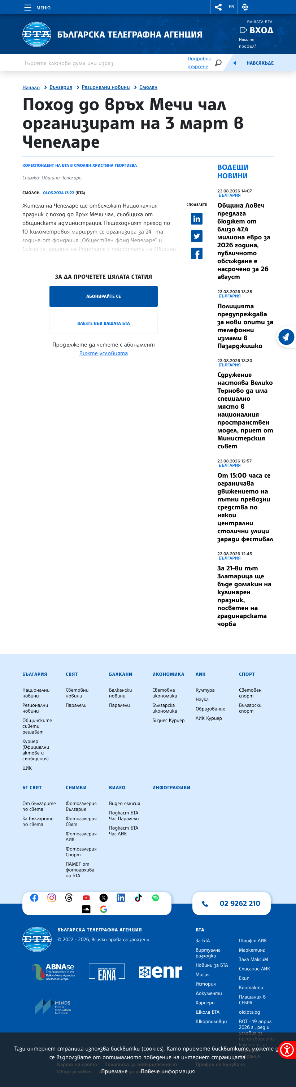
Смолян (148, 87)
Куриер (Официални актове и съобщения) (35, 750)
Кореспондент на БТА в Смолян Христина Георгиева (79, 165)
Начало (31, 88)
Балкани (120, 674)
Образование (210, 709)
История (206, 984)
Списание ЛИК (254, 969)
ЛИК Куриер (209, 718)
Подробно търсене (200, 63)
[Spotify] (157, 898)
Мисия (203, 975)
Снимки (76, 788)
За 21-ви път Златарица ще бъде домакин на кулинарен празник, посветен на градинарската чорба (244, 596)
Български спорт (250, 708)
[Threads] (70, 898)
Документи (209, 993)
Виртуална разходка (208, 953)
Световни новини (77, 693)
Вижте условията (103, 353)
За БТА (203, 941)
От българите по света (39, 806)
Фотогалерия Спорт (81, 852)
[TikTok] (140, 898)
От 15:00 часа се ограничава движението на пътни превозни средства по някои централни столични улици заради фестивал (245, 507)
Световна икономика (164, 693)
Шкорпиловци (211, 1022)
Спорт (247, 674)
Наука (202, 700)
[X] (105, 898)
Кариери (205, 1003)
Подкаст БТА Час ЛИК (123, 831)
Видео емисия (124, 803)
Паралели (76, 705)
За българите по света (37, 821)
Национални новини (35, 693)
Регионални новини (106, 87)
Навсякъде (260, 63)
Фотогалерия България (81, 806)
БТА (200, 930)
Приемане (114, 1071)
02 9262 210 (240, 903)
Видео (117, 788)
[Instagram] (53, 898)
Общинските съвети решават (37, 726)
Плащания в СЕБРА (252, 1000)
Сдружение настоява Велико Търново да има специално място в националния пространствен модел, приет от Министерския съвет (245, 410)
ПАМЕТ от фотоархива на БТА (80, 870)
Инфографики (171, 788)
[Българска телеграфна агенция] (37, 939)
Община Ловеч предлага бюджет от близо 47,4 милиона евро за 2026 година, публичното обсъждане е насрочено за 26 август (243, 241)
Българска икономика (164, 708)
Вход (261, 30)
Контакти (251, 988)
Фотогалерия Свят (81, 821)
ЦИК (27, 768)
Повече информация (168, 1071)
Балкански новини (120, 693)
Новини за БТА (212, 965)
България (60, 87)
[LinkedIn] (122, 898)
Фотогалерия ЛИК (81, 837)
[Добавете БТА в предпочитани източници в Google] (105, 909)
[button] (218, 7)
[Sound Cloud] (88, 909)
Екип (244, 978)
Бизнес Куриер (168, 720)
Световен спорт (250, 693)
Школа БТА (207, 1012)
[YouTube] (88, 898)
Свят (72, 674)
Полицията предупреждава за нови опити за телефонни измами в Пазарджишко (245, 326)
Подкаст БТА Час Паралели (124, 816)
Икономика (168, 674)
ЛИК (201, 674)
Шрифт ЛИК (253, 941)
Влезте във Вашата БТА (103, 323)
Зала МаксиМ (253, 959)
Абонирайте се (103, 296)
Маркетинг (252, 950)
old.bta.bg (249, 1012)
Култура (205, 690)
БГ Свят (32, 788)
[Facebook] (36, 898)
